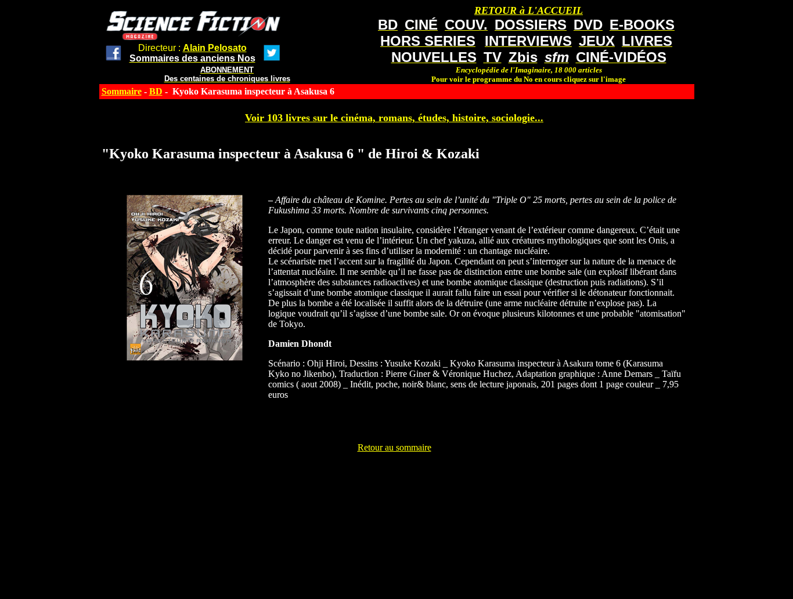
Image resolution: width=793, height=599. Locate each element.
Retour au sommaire (394, 447)
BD (156, 91)
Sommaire (122, 91)
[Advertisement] (394, 479)
